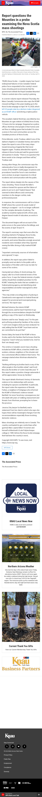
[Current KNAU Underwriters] (21, 663)
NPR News (7, 447)
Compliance (7, 767)
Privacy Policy (8, 755)
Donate (35, 3)
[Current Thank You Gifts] (21, 617)
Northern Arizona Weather (21, 566)
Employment (8, 763)
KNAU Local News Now (21, 521)
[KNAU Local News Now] (21, 498)
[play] (3, 795)
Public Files (7, 759)
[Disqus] (21, 702)
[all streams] (39, 794)
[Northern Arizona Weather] (21, 548)
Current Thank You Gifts (21, 646)
